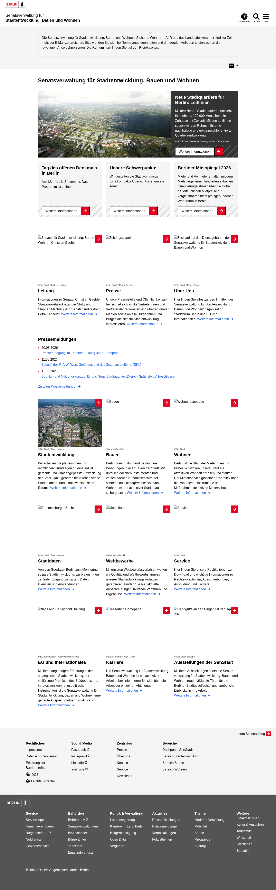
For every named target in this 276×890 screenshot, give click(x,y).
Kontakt (122, 763)
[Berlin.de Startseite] (15, 4)
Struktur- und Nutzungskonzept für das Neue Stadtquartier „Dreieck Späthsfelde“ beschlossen (109, 376)
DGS (35, 774)
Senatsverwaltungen (83, 826)
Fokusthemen (162, 839)
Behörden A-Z (78, 820)
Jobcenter (75, 846)
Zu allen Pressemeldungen (57, 386)
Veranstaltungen (164, 833)
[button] (233, 66)
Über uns (123, 756)
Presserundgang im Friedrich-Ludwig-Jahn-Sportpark (79, 353)
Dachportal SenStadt (177, 749)
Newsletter (124, 776)
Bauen (199, 833)
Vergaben (117, 846)
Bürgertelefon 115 (38, 833)
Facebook (78, 749)
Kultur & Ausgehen (250, 824)
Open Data (118, 839)
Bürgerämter (77, 839)
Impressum (34, 749)
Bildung (200, 846)
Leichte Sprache (43, 781)
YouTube (77, 769)
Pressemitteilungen (166, 820)
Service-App (35, 820)
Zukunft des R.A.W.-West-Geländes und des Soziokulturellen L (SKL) (91, 364)
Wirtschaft (244, 837)
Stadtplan (243, 850)
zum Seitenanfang (252, 734)
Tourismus (244, 831)
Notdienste (33, 839)
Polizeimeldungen (165, 826)
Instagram (78, 756)
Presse (122, 749)
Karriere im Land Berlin (127, 826)
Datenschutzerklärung (42, 756)
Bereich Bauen (173, 763)
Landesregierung (122, 820)
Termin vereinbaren (40, 826)
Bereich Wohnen (174, 769)
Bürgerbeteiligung (123, 833)
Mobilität (200, 826)
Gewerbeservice (37, 846)
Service (122, 769)
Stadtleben (244, 844)
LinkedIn (77, 763)
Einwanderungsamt (82, 852)
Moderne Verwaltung (209, 820)
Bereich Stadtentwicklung (180, 756)
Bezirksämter (77, 833)
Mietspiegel (202, 839)
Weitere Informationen (195, 151)
